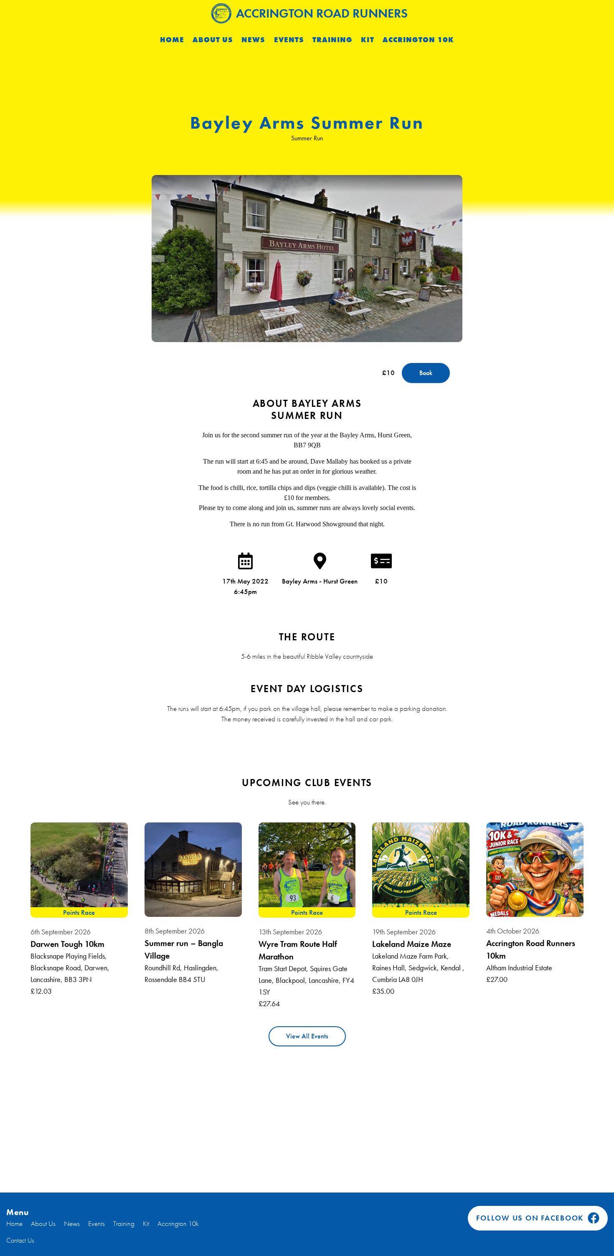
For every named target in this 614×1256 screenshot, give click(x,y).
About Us (213, 39)
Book (425, 372)
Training (332, 39)
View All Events (307, 1036)
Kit (367, 39)
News (253, 39)
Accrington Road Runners (322, 13)
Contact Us (20, 1240)
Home (172, 39)
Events (289, 39)
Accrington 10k (418, 39)
